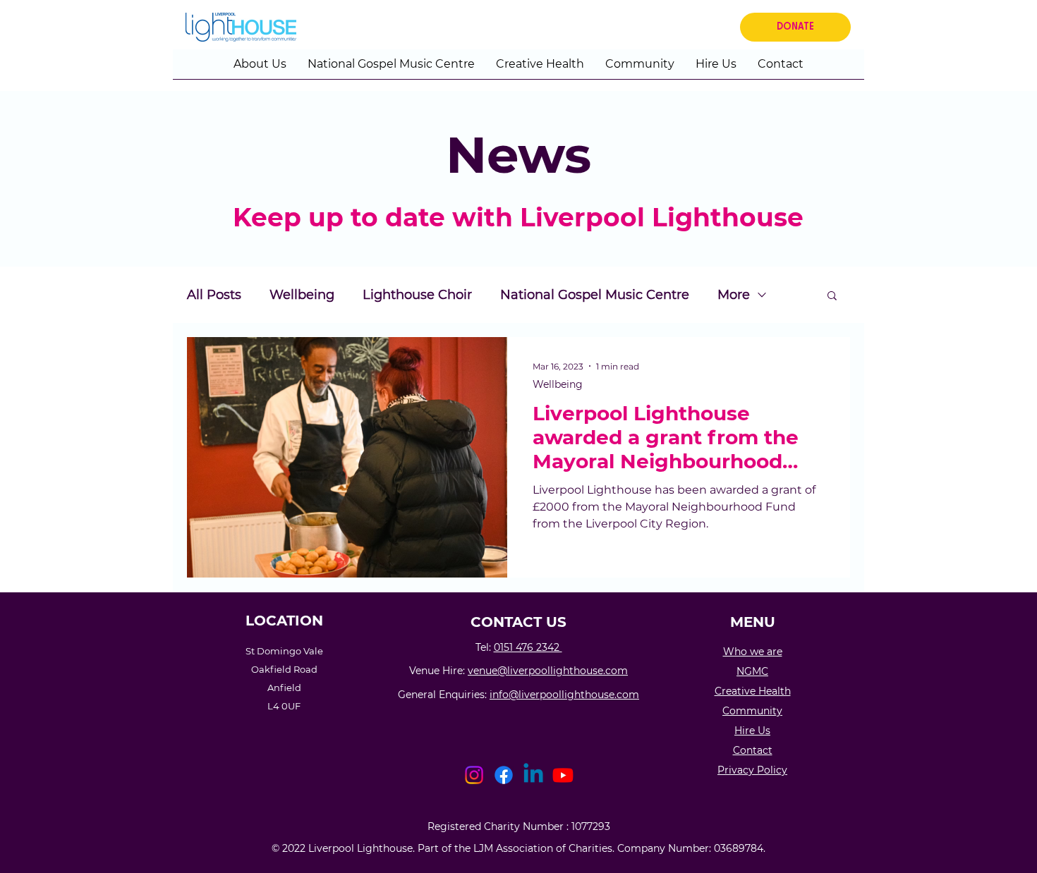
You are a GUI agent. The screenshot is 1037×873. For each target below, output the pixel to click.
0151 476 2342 (528, 647)
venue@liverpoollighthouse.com (548, 670)
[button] (260, 68)
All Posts (214, 295)
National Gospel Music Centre (594, 295)
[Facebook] (504, 775)
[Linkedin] (533, 775)
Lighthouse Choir (417, 295)
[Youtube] (563, 775)
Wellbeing (301, 295)
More (733, 295)
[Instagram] (474, 775)
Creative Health (753, 691)
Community (752, 710)
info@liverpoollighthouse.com (564, 694)
